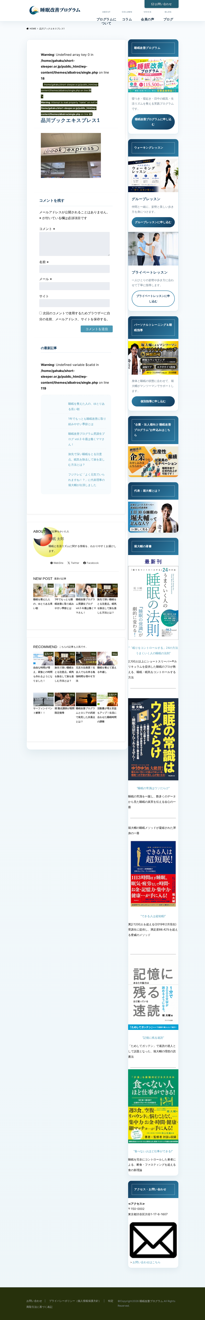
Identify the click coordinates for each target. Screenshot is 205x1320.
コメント (47, 229)
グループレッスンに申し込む (153, 222)
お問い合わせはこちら (147, 1262)
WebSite (58, 562)
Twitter (75, 562)
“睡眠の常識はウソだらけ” (153, 788)
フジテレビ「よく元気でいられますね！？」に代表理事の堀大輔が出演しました (86, 480)
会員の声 (147, 16)
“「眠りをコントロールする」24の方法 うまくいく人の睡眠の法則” (153, 650)
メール (45, 279)
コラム (127, 16)
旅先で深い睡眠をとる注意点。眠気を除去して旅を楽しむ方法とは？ (86, 459)
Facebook (93, 562)
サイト (44, 296)
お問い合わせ (163, 4)
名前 (44, 262)
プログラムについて (106, 18)
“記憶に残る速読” (153, 1037)
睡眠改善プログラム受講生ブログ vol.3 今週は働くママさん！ (86, 439)
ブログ (168, 16)
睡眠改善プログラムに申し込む (153, 121)
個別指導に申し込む (153, 401)
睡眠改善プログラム (151, 1301)
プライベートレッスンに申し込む (153, 298)
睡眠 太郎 (56, 539)
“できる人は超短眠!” (153, 916)
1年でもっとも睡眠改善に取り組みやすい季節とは (87, 421)
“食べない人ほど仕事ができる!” (153, 1151)
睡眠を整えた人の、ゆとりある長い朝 (86, 406)
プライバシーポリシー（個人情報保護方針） (75, 1300)
